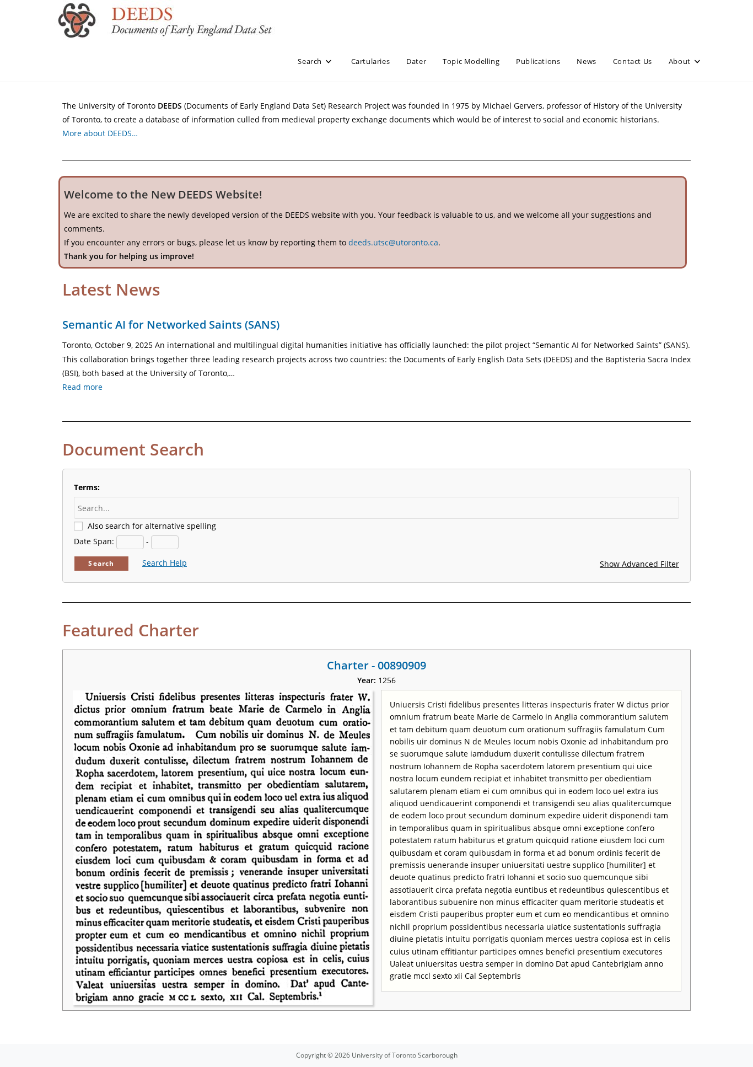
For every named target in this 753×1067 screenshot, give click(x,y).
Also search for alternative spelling (152, 526)
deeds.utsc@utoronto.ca (393, 242)
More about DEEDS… (100, 133)
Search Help (164, 562)
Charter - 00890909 (376, 665)
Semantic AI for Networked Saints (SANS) (170, 324)
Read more (82, 387)
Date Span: (94, 541)
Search (101, 563)
